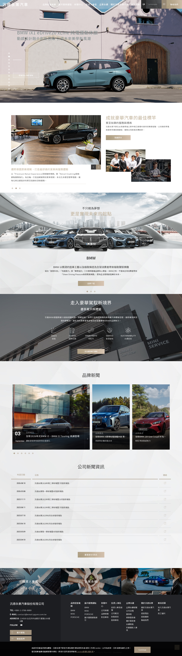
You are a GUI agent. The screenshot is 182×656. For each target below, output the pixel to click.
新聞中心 (78, 4)
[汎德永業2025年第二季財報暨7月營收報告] (165, 507)
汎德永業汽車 (15, 4)
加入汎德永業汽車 (164, 608)
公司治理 (130, 610)
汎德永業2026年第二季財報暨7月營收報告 (52, 483)
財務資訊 (115, 616)
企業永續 (103, 4)
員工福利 (161, 613)
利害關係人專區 (131, 628)
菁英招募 (135, 4)
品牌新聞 (105, 613)
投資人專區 (91, 4)
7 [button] (9, 72)
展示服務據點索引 (90, 618)
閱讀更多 (118, 137)
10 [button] (9, 82)
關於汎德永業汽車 (120, 4)
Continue (142, 650)
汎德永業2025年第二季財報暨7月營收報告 (52, 507)
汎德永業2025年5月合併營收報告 (48, 523)
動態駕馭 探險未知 (26, 67)
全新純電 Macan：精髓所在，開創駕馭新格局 (151, 436)
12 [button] (9, 88)
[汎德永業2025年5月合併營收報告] (165, 523)
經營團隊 (145, 616)
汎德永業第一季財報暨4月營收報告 (49, 491)
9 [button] (9, 79)
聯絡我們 (145, 620)
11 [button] (9, 85)
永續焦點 (130, 624)
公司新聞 (105, 610)
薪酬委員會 (130, 617)
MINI (73, 613)
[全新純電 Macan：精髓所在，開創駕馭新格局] (151, 417)
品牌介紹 (91, 283)
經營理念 (145, 613)
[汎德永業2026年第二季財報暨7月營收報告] (165, 483)
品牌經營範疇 (49, 4)
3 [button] (9, 59)
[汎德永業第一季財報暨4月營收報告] (165, 491)
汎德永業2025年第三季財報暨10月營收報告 (52, 499)
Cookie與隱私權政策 (84, 651)
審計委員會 (130, 620)
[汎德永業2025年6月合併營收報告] (165, 515)
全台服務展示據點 (91, 351)
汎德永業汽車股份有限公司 (27, 603)
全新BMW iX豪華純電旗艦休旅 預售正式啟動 (49, 436)
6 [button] (9, 69)
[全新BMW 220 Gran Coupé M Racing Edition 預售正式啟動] (111, 417)
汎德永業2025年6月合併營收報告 (48, 515)
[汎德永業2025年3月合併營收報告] (165, 539)
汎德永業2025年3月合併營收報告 (48, 539)
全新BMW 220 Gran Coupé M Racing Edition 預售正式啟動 (111, 436)
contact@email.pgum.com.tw (32, 614)
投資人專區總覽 (116, 608)
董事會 (129, 614)
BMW (73, 610)
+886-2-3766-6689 (22, 610)
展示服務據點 (65, 4)
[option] (91, 41)
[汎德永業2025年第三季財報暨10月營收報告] (165, 499)
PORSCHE (75, 617)
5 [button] (9, 66)
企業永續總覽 (131, 607)
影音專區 (105, 617)
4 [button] (9, 63)
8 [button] (9, 76)
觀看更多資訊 (91, 554)
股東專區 (115, 620)
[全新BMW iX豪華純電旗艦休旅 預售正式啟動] (51, 417)
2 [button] (9, 56)
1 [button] (9, 53)
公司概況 (115, 613)
